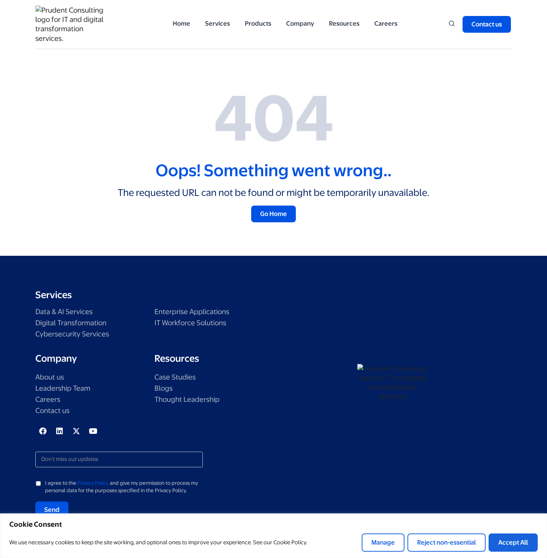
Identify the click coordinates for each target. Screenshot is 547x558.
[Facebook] (42, 431)
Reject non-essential (446, 542)
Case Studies (175, 377)
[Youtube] (93, 431)
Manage (383, 542)
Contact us (52, 410)
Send (52, 509)
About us (49, 377)
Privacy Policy (93, 483)
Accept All (513, 542)
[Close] (539, 519)
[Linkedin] (59, 431)
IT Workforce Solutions (190, 323)
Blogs (163, 388)
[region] (273, 535)
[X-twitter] (76, 431)
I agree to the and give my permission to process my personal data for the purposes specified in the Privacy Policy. (121, 486)
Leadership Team (62, 388)
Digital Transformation (70, 323)
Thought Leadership (187, 399)
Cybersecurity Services (72, 334)
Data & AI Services (64, 311)
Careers (47, 399)
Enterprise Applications (191, 311)
